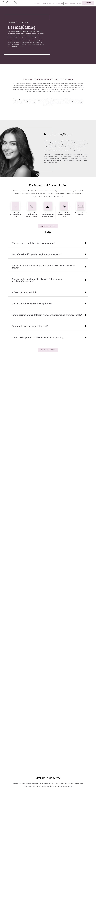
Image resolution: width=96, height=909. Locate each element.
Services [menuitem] (52, 3)
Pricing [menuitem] (66, 3)
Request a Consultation (48, 226)
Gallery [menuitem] (72, 3)
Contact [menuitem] (79, 3)
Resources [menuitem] (59, 3)
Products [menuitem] (45, 3)
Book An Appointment (88, 3)
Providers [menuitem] (37, 3)
